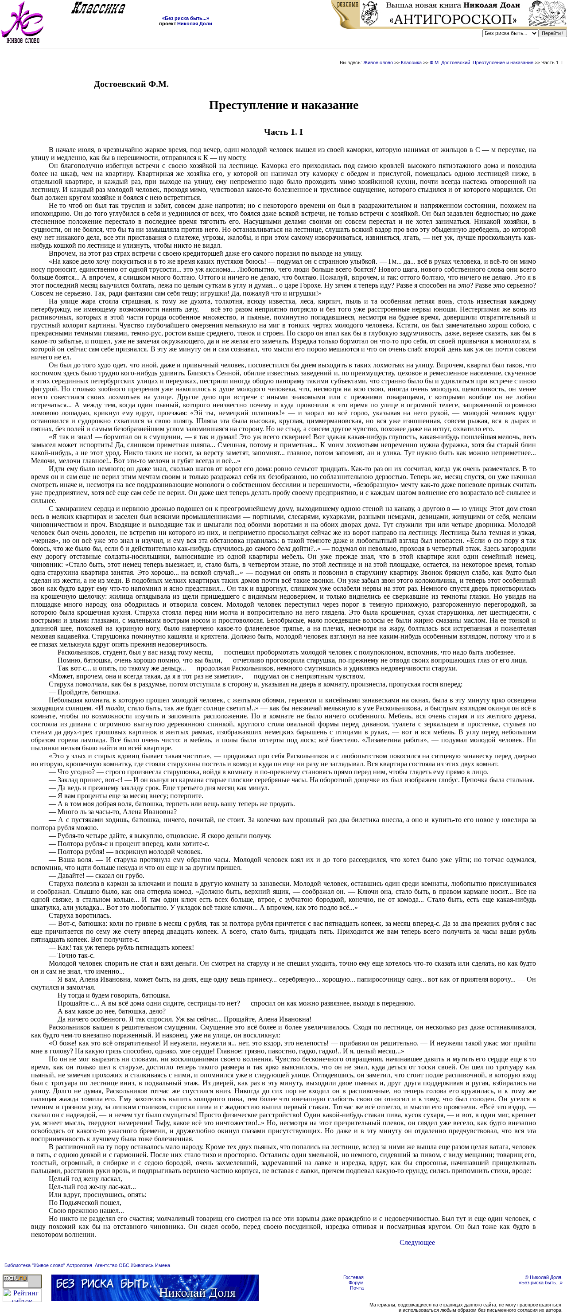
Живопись (142, 1265)
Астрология (79, 1265)
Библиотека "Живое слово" (34, 1265)
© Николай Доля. (544, 1277)
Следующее (417, 1242)
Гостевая (353, 1277)
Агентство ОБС (112, 1265)
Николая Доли (194, 23)
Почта (357, 1288)
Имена (162, 1265)
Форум (356, 1282)
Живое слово (378, 62)
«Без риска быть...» (185, 18)
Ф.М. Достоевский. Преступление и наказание (482, 62)
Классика (411, 62)
